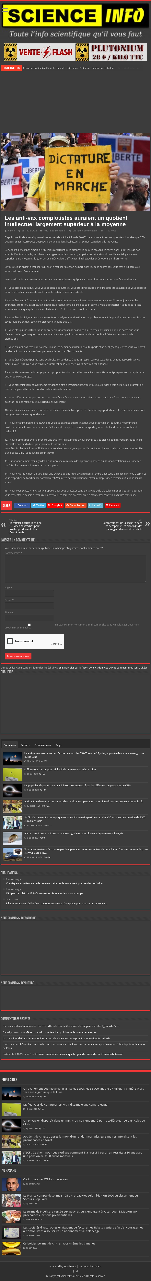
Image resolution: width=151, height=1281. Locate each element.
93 (43, 838)
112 (50, 825)
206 (45, 761)
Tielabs (97, 1266)
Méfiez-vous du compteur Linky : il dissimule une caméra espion (60, 769)
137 (44, 790)
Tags (58, 745)
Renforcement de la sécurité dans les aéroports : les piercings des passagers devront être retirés (122, 525)
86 (49, 857)
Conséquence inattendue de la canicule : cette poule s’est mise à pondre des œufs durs (68, 67)
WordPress (70, 1266)
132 (48, 806)
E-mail (9, 600)
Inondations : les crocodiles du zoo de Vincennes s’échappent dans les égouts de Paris (70, 1026)
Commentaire (13, 553)
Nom (8, 587)
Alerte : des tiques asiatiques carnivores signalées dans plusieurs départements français (73, 833)
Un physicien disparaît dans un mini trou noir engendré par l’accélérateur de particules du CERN (77, 785)
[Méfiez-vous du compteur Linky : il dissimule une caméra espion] (12, 774)
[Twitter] (77, 1271)
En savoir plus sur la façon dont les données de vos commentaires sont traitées (103, 667)
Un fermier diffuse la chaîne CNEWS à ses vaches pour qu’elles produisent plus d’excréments (25, 526)
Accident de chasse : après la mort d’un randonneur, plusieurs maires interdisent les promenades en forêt (83, 801)
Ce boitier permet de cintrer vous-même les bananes (59, 1243)
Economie (60, 230)
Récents (25, 745)
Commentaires (42, 745)
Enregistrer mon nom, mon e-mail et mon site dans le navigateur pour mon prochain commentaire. (72, 626)
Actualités (49, 230)
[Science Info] (75, 20)
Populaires (10, 745)
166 (43, 774)
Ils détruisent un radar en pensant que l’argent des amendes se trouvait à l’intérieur (76, 1054)
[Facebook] (73, 1271)
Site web (9, 612)
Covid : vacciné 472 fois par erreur (46, 1179)
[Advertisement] (75, 101)
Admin (11, 230)
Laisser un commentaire (85, 230)
